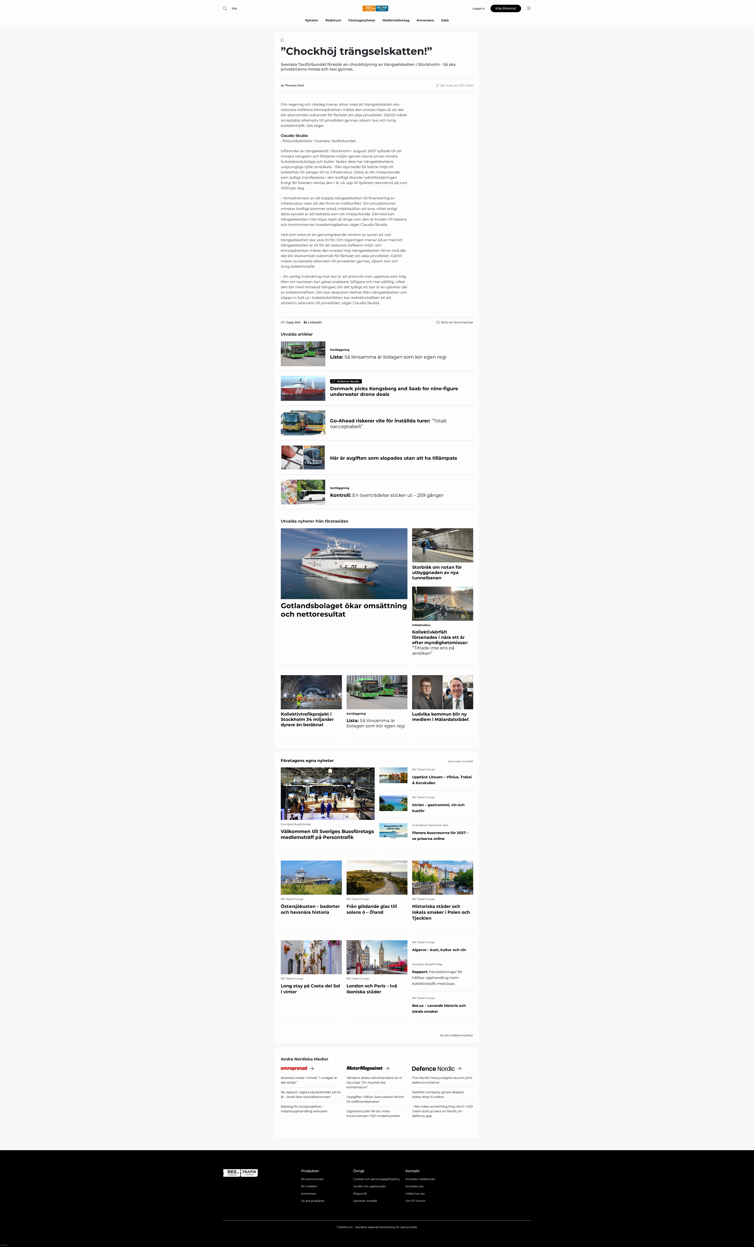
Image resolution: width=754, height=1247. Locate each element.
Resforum (333, 20)
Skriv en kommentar (457, 322)
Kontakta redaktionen (420, 1179)
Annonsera (425, 20)
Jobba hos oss (415, 1193)
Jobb (445, 20)
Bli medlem (309, 1186)
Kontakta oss (414, 1186)
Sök (234, 8)
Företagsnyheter (361, 20)
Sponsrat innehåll (365, 1201)
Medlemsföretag (395, 20)
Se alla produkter (313, 1201)
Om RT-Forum (415, 1201)
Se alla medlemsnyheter (456, 1035)
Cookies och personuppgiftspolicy (376, 1179)
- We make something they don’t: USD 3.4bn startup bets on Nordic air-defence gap (442, 1111)
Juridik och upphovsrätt (369, 1186)
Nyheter (311, 20)
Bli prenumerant (312, 1179)
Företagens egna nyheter (307, 760)
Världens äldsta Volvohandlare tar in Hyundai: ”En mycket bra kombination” (374, 1082)
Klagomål (360, 1193)
